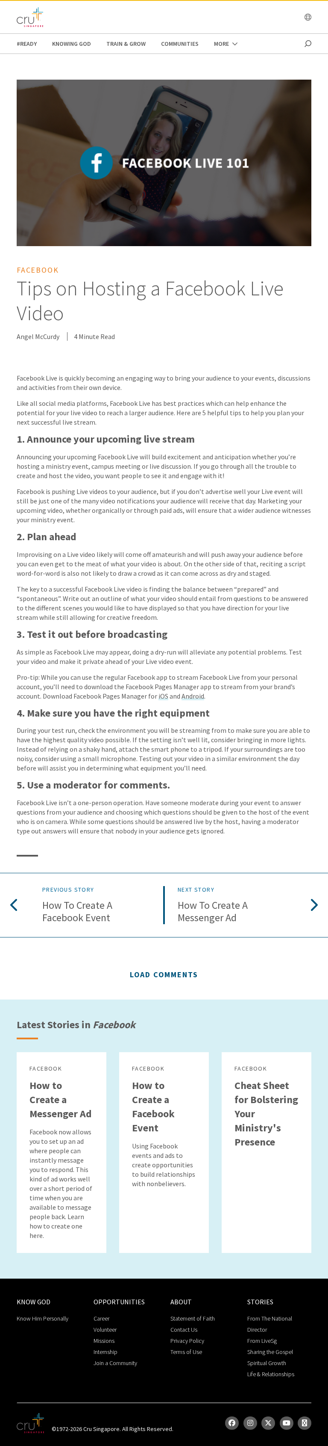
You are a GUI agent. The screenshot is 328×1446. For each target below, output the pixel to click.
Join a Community (115, 1363)
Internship (105, 1352)
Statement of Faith (192, 1318)
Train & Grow (126, 44)
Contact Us (183, 1329)
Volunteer (105, 1329)
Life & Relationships (270, 1374)
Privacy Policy (187, 1341)
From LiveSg (262, 1341)
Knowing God (71, 44)
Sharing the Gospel (270, 1352)
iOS (163, 696)
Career (101, 1318)
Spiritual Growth (266, 1363)
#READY (27, 44)
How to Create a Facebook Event (77, 911)
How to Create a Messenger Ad (213, 911)
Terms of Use (186, 1352)
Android (193, 696)
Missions (104, 1341)
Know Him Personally (42, 1318)
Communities (180, 44)
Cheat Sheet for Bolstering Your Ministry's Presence (266, 1113)
